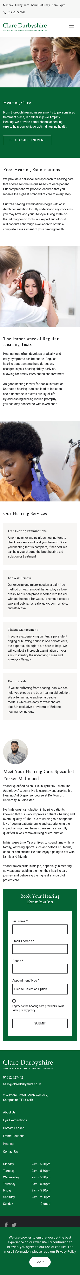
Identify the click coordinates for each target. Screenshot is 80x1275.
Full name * (20, 921)
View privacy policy (23, 1010)
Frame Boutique (13, 1136)
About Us (9, 1112)
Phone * (17, 961)
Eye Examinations (15, 1120)
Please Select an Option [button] (30, 989)
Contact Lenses (13, 1128)
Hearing (8, 1144)
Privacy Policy (66, 1251)
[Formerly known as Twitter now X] (6, 1226)
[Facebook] (14, 1226)
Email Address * (23, 941)
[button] (70, 27)
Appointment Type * (25, 980)
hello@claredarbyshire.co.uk (22, 1084)
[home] (25, 27)
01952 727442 (13, 1077)
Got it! (40, 1262)
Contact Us (10, 1151)
